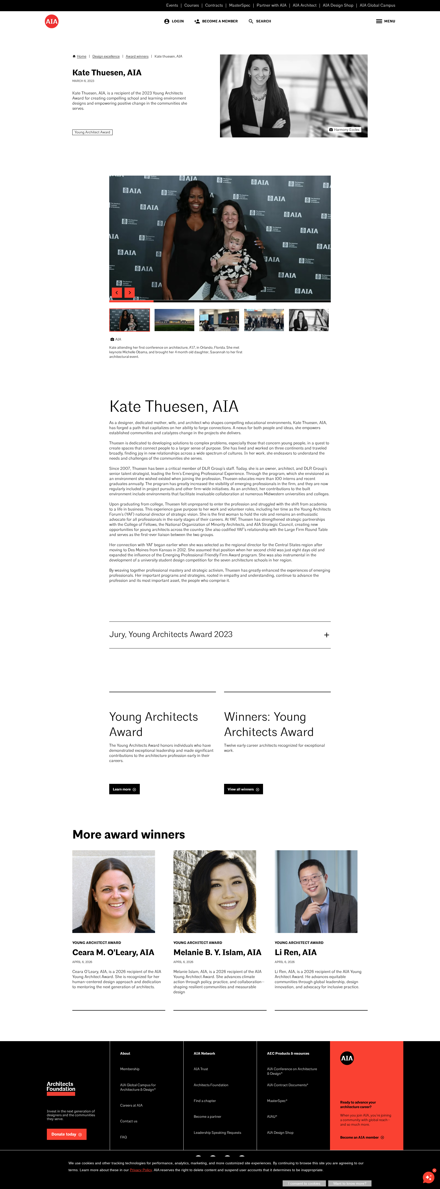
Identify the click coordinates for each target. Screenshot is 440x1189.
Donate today (63, 1134)
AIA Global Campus (377, 6)
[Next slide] (130, 293)
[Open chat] (428, 1177)
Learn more (122, 789)
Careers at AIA (131, 1106)
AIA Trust (201, 1069)
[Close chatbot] (434, 1170)
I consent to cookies (304, 1183)
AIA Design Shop (338, 6)
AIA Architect (305, 6)
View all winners (241, 789)
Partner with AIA (271, 6)
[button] (129, 320)
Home (81, 57)
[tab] (131, 301)
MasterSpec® (277, 1101)
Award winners (137, 57)
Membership (130, 1069)
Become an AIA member (359, 1137)
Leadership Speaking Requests (217, 1133)
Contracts (214, 6)
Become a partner (207, 1117)
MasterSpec (239, 6)
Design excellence (106, 57)
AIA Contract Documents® (287, 1085)
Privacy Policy (141, 1170)
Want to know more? (349, 1183)
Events (172, 6)
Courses (191, 6)
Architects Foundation (211, 1085)
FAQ (123, 1137)
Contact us (128, 1121)
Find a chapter (205, 1101)
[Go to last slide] (117, 293)
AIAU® (272, 1117)
